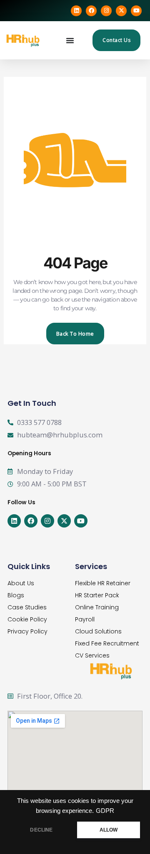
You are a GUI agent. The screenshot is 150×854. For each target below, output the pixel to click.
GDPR (105, 810)
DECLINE (41, 830)
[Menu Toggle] (70, 40)
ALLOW (109, 830)
